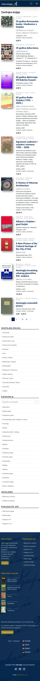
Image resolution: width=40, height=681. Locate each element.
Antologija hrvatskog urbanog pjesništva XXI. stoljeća (26, 273)
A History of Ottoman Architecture (27, 184)
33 (22, 319)
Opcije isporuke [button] (7, 632)
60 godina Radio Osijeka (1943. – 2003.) (24, 100)
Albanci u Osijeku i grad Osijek (25, 223)
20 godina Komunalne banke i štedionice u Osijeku (27, 24)
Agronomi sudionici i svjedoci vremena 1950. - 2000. (27, 144)
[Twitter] (16, 669)
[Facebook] (20, 669)
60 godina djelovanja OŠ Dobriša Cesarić (26, 78)
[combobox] (18, 402)
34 (26, 319)
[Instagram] (24, 669)
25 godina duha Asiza (27, 48)
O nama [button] (5, 563)
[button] (37, 3)
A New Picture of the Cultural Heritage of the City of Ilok (26, 246)
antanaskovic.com (22, 675)
